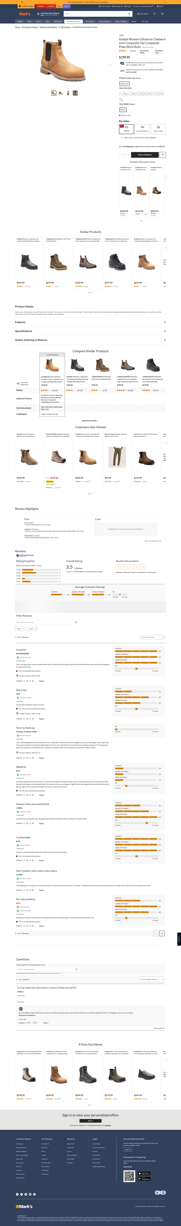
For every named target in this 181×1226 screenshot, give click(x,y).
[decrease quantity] (121, 155)
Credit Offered (106, 6)
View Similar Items (159, 51)
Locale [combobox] (31, 629)
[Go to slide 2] (60, 93)
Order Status (144, 14)
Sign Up (128, 1150)
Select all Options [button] (145, 155)
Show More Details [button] (89, 420)
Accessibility (96, 1155)
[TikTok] (34, 1194)
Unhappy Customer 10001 (26, 732)
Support (129, 6)
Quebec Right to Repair (99, 1166)
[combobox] (154, 637)
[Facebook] (17, 1194)
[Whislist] (154, 14)
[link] (128, 50)
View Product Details (144, 51)
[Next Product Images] (110, 65)
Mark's (43, 1151)
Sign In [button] (161, 6)
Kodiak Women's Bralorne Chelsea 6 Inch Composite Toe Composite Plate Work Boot (142, 43)
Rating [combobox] (19, 629)
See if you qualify (131, 72)
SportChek (44, 1147)
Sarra (18, 903)
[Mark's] (59, 6)
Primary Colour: (125, 78)
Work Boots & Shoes (73, 21)
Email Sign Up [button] (118, 6)
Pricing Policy (96, 1159)
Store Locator (20, 1163)
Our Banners (45, 1174)
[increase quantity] (128, 155)
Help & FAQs (19, 1159)
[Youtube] (30, 1194)
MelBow (20, 992)
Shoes (39, 21)
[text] (126, 215)
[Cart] (162, 14)
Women (20, 21)
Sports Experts (45, 1166)
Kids (47, 21)
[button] (129, 14)
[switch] (20, 383)
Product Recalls (20, 1174)
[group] (58, 481)
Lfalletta (19, 808)
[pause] (22, 2)
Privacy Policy (96, 1144)
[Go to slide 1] (53, 93)
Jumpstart (70, 1163)
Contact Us (19, 1170)
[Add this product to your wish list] (163, 155)
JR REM (19, 875)
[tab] (126, 129)
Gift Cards (145, 21)
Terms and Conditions (99, 1147)
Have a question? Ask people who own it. (30, 965)
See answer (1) (159, 1028)
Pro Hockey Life (45, 1163)
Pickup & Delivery (21, 1147)
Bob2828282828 (22, 654)
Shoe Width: (124, 104)
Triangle (43, 1155)
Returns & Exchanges (22, 1155)
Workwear (57, 21)
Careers (69, 1151)
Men (29, 21)
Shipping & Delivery (21, 1151)
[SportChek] (51, 6)
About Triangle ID (72, 1155)
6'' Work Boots (65, 27)
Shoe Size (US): (125, 88)
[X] (21, 1194)
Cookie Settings (20, 1178)
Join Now (107, 1125)
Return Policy (96, 1163)
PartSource (44, 1159)
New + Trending (121, 21)
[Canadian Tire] (41, 6)
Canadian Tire (45, 1144)
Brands (134, 21)
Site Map (95, 1151)
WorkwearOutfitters (27, 1015)
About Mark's (70, 1144)
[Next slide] (165, 2)
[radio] (124, 84)
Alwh (18, 694)
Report (41, 681)
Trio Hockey (44, 1170)
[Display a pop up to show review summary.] (60, 488)
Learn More (104, 2)
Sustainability (70, 1159)
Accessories (90, 21)
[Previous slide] (16, 2)
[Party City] (67, 6)
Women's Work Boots (48, 27)
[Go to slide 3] (68, 93)
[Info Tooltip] (163, 147)
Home (17, 27)
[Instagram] (26, 1194)
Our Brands (70, 1147)
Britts (18, 841)
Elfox (18, 771)
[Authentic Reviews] (25, 555)
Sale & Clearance (104, 21)
